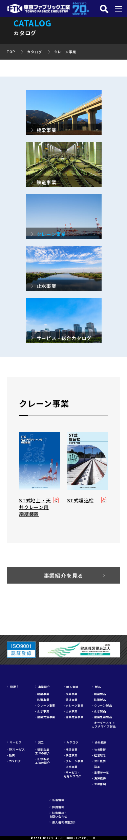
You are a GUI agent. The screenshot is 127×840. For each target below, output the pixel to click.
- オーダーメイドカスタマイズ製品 (103, 724)
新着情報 (56, 800)
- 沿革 (96, 767)
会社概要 (99, 742)
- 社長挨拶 (99, 749)
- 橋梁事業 (42, 694)
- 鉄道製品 (99, 699)
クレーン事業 (65, 51)
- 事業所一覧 (100, 772)
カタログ (34, 51)
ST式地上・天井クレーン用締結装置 (35, 507)
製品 (96, 687)
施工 (39, 742)
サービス (14, 742)
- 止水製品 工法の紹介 (43, 760)
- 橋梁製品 (99, 694)
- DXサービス (16, 749)
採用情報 (56, 807)
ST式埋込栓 (80, 500)
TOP (11, 51)
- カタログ (14, 761)
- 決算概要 (99, 778)
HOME (13, 687)
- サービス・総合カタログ (73, 774)
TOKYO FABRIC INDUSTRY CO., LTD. (70, 838)
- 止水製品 (99, 711)
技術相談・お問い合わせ (58, 814)
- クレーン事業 (45, 705)
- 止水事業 (42, 711)
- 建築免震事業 (45, 717)
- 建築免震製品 (102, 717)
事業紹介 (42, 687)
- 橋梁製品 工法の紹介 (43, 751)
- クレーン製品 (102, 705)
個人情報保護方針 (62, 822)
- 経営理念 (99, 755)
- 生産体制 (99, 784)
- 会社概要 (99, 761)
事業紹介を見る (64, 575)
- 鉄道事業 (42, 699)
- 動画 (11, 755)
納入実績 (71, 687)
